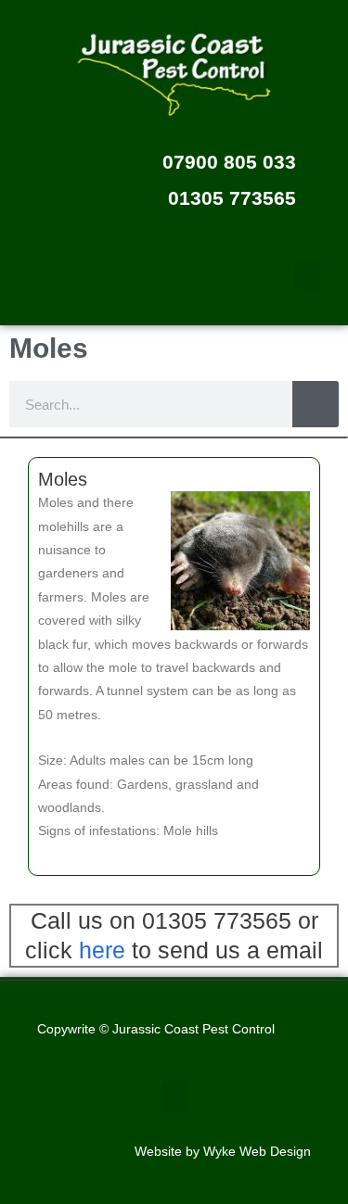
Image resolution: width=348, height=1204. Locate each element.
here (102, 950)
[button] (307, 275)
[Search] (315, 404)
